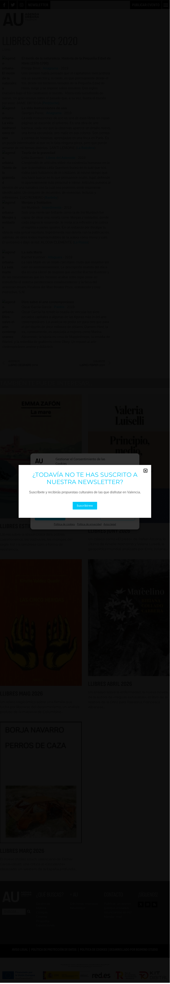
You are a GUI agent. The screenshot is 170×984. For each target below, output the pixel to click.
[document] (85, 491)
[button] (145, 470)
